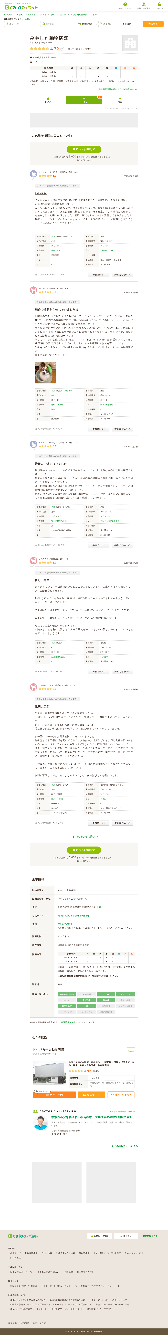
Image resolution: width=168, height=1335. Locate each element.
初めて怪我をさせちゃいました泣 (57, 309)
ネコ (53, 236)
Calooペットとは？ (134, 1253)
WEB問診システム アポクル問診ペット (73, 1304)
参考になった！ (99, 275)
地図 (120, 101)
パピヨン (68, 391)
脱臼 (53, 409)
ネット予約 (56, 1094)
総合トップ (15, 1253)
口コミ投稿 (15, 1258)
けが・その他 (57, 405)
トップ (48, 101)
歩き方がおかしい (108, 405)
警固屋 (63, 14)
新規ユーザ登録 (144, 8)
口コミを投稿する (85, 149)
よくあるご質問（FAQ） (49, 1272)
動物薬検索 (84, 1253)
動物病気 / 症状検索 (65, 1253)
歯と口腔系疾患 (58, 657)
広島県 (43, 14)
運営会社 (12, 1323)
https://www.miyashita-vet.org (73, 916)
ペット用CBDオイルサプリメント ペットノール (97, 1286)
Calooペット (20, 14)
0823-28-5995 (65, 924)
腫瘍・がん (56, 250)
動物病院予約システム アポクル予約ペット (30, 1304)
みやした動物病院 (79, 14)
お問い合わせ (39, 1323)
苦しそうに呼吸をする (110, 521)
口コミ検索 (47, 1253)
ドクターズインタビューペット (56, 1286)
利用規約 (69, 1272)
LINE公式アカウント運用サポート (67, 1309)
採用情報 (25, 1323)
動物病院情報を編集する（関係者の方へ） (118, 89)
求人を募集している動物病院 (107, 1253)
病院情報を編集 (68, 1022)
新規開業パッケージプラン (99, 1309)
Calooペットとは (125, 8)
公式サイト (93, 1094)
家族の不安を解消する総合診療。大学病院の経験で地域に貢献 (92, 1117)
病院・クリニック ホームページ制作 (113, 1304)
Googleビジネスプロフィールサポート (28, 1309)
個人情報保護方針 (85, 1272)
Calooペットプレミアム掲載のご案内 (27, 1300)
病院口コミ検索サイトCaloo (23, 1286)
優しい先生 (42, 580)
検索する (153, 24)
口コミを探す (25, 19)
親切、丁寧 (42, 706)
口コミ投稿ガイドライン (21, 1272)
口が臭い (104, 657)
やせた (103, 799)
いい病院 (41, 193)
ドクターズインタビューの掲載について (108, 1300)
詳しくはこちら (84, 160)
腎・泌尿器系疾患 (59, 521)
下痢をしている (107, 250)
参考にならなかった (122, 275)
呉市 (53, 14)
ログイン (159, 8)
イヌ (53, 391)
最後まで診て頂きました (51, 463)
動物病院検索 (31, 1253)
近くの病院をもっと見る (125, 1146)
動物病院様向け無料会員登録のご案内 (67, 1300)
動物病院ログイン (151, 1236)
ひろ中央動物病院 (51, 1049)
